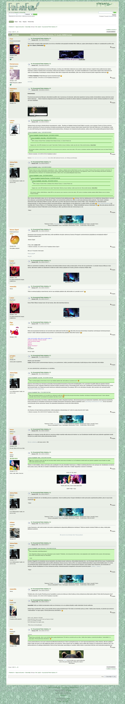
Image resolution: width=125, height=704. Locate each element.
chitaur (12, 522)
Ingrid (39, 26)
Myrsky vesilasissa (32, 442)
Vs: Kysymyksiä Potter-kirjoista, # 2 (41, 38)
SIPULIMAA (31, 253)
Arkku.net (68, 698)
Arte (11, 629)
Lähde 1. (94, 566)
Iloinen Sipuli (14, 229)
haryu (12, 429)
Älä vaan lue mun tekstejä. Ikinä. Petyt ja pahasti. (71, 534)
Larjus (12, 261)
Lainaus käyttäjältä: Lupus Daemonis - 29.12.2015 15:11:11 (42, 548)
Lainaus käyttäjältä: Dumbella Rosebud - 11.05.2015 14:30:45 (43, 135)
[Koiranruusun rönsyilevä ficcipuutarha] (10, 85)
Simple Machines (65, 687)
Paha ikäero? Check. (59, 223)
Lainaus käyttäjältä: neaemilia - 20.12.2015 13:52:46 (40, 377)
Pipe (11, 322)
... (16, 31)
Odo (36, 26)
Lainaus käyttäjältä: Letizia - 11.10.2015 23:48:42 (39, 167)
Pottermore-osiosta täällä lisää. (36, 389)
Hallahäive (13, 89)
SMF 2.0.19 (51, 687)
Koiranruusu (14, 64)
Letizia (12, 120)
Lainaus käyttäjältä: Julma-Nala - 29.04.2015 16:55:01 (43, 138)
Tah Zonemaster (65, 688)
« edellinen (108, 29)
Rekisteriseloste (63, 695)
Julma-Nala (13, 162)
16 (17, 31)
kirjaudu (16, 12)
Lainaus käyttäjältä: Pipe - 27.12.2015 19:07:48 (39, 392)
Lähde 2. (98, 566)
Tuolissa (75, 282)
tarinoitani (30, 81)
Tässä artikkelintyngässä (103, 203)
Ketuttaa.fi (67, 699)
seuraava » (114, 29)
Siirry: (102, 676)
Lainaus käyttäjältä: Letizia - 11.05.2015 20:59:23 (39, 132)
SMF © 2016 (57, 687)
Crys (11, 39)
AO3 (30, 256)
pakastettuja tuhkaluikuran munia (94, 401)
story (46, 106)
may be (65, 660)
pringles (12, 356)
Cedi (11, 600)
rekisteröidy (22, 12)
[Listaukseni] (10, 59)
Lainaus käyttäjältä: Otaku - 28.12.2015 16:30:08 (39, 457)
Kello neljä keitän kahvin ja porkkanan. (40, 157)
